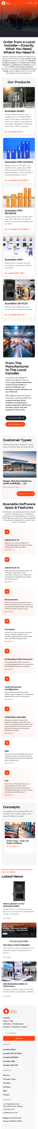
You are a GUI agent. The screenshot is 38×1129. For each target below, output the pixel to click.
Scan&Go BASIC (9, 1044)
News (5, 1085)
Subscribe (19, 1033)
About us (6, 1069)
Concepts (7, 1077)
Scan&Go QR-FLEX (10, 1059)
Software (6, 1081)
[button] (29, 3)
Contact (6, 1089)
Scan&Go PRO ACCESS (12, 1048)
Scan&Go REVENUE (10, 1052)
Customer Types (9, 1073)
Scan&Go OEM (9, 1055)
